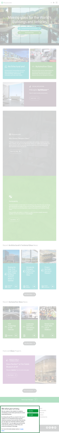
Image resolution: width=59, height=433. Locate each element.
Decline (31, 411)
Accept (31, 415)
